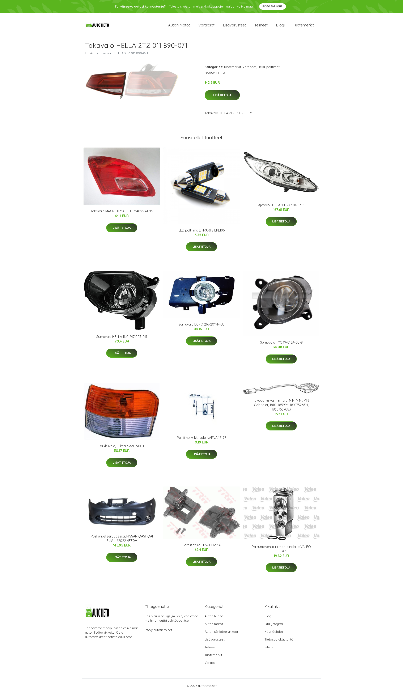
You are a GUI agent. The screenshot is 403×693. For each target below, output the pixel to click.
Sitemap (270, 647)
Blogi (280, 25)
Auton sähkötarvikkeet (221, 632)
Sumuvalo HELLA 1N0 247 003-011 (121, 337)
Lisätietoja (222, 95)
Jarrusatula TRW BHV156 (201, 545)
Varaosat (206, 25)
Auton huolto (214, 616)
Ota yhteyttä (273, 624)
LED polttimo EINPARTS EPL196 (201, 230)
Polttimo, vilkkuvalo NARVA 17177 (201, 437)
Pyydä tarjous (273, 6)
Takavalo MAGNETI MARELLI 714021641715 (122, 211)
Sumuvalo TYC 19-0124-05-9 (281, 342)
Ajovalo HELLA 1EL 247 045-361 (281, 205)
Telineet (261, 25)
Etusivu (90, 53)
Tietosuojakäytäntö (278, 639)
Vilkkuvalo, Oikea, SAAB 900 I (122, 446)
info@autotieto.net (158, 630)
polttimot (273, 67)
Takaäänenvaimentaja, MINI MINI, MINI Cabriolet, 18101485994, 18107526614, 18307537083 (281, 404)
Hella (261, 67)
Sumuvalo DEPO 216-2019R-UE (201, 324)
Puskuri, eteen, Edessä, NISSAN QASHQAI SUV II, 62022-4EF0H (122, 538)
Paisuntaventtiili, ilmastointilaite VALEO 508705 (281, 549)
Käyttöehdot (273, 632)
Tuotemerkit (303, 25)
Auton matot (179, 25)
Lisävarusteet (234, 25)
